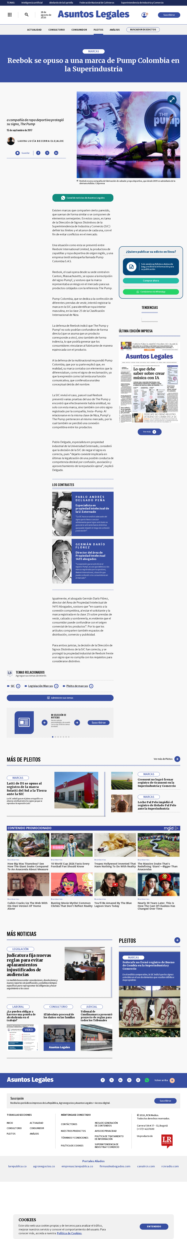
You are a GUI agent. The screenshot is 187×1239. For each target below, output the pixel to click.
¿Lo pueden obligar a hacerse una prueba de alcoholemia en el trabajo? (21, 1016)
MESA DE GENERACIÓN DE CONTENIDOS (106, 1124)
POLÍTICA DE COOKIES (72, 1145)
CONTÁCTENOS (69, 1124)
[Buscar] (27, 15)
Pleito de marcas (77, 686)
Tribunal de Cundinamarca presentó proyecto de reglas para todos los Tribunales (96, 1016)
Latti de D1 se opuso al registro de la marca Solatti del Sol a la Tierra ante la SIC (27, 789)
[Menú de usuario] (144, 15)
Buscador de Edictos (143, 29)
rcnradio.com (170, 1166)
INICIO (10, 1123)
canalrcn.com (146, 1166)
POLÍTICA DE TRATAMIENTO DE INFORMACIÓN (109, 1137)
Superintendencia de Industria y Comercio (142, 2)
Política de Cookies (69, 1233)
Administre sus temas (62, 697)
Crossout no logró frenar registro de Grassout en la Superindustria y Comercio (157, 783)
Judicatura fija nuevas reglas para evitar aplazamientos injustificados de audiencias (29, 965)
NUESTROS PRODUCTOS (73, 1131)
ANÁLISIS (115, 29)
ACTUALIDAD (34, 29)
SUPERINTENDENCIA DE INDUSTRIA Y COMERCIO (107, 1145)
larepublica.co (17, 1166)
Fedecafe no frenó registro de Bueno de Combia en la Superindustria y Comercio (149, 965)
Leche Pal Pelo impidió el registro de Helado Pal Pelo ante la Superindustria (157, 805)
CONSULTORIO (56, 29)
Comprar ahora (151, 280)
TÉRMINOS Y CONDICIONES (74, 1137)
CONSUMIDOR (79, 29)
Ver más (147, 432)
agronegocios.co (44, 1166)
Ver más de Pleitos (163, 759)
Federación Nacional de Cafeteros (97, 2)
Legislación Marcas (40, 686)
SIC (13, 686)
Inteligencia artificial (32, 2)
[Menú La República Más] (10, 15)
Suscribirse (169, 15)
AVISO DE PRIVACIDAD (106, 1131)
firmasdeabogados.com (115, 1166)
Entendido (154, 1226)
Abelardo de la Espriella (61, 2)
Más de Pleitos (24, 759)
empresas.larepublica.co (77, 1166)
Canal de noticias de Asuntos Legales (86, 198)
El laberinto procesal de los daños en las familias (59, 1016)
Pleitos (127, 940)
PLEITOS (98, 29)
